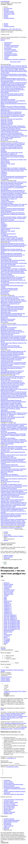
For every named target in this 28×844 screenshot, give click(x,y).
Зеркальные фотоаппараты (8, 65)
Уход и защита (4, 98)
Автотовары (4, 484)
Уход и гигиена (11, 501)
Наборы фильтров (12, 85)
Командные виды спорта (14, 494)
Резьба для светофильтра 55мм (12, 624)
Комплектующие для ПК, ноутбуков (10, 392)
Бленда (5, 637)
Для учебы (14, 378)
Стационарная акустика (7, 336)
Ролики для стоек (12, 240)
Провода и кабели (18, 93)
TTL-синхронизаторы (17, 177)
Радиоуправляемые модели (8, 459)
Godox (18, 182)
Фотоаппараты (8, 42)
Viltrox (5, 599)
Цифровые (8, 315)
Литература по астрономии (8, 303)
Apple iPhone (10, 424)
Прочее (6, 58)
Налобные (21, 306)
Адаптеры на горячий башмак (9, 147)
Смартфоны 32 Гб (5, 428)
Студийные (19, 372)
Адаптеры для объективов (8, 133)
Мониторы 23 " (13, 414)
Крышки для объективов (7, 135)
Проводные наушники (8, 358)
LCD (12, 333)
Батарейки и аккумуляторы (19, 74)
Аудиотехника (8, 52)
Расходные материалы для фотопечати (11, 113)
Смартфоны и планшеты (10, 55)
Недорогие (24, 245)
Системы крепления (6, 217)
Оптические (14, 315)
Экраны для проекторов (7, 334)
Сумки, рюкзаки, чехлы (7, 88)
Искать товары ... (20, 529)
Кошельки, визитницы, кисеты (12, 520)
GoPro (10, 260)
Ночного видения (12, 309)
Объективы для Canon (6, 119)
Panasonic (10, 243)
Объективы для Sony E (7, 121)
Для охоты (20, 309)
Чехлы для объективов (7, 138)
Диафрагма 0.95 (8, 613)
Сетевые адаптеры (22, 389)
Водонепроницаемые (6, 263)
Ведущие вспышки (9, 144)
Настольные (15, 306)
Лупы (2, 306)
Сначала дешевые (5, 679)
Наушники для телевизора (8, 329)
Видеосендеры (4, 292)
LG (17, 331)
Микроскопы (4, 313)
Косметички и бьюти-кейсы (17, 524)
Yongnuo (12, 152)
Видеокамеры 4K (16, 245)
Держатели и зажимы (6, 274)
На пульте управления (16, 278)
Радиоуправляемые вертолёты (15, 460)
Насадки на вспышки (10, 109)
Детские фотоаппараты (11, 102)
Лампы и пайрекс (5, 162)
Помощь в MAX (8, 813)
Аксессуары (4, 93)
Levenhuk (8, 308)
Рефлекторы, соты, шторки (8, 163)
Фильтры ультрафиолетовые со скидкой (15, 723)
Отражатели (4, 166)
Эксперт (6, 15)
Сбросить (3, 648)
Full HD (22, 243)
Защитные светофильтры (15, 82)
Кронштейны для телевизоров (9, 327)
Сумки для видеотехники (7, 275)
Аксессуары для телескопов (8, 299)
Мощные (8, 379)
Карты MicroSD (12, 71)
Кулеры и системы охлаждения (17, 393)
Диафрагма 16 (7, 603)
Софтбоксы (4, 172)
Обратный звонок (5, 38)
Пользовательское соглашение (12, 787)
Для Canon (9, 106)
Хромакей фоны (14, 214)
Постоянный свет (5, 159)
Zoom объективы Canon (12, 717)
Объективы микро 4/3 (6, 124)
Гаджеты (6, 56)
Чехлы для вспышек (17, 196)
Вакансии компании (9, 785)
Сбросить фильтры (18, 670)
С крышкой (7, 640)
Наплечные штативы (19, 273)
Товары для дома (5, 498)
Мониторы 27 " (5, 415)
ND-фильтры (4, 85)
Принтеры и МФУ (5, 417)
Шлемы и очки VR (8, 345)
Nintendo (22, 340)
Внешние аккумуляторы (7, 443)
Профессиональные (19, 68)
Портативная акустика (7, 338)
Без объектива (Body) (10, 79)
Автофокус (7, 588)
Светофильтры (4, 82)
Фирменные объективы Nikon (14, 715)
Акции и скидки (8, 781)
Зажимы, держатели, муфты (19, 217)
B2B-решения (7, 823)
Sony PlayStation (16, 340)
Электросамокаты (5, 466)
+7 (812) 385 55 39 (16, 29)
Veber (16, 308)
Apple (8, 351)
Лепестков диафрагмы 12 (10, 617)
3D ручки (8, 420)
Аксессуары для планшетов (8, 438)
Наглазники (10, 93)
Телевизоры (4, 324)
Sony (21, 78)
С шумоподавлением (10, 356)
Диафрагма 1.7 (8, 609)
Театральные (4, 309)
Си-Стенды (21, 240)
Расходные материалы (6, 114)
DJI (22, 260)
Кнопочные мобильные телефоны (10, 434)
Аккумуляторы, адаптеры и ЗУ (9, 154)
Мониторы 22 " (5, 414)
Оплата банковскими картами (12, 820)
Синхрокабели (4, 179)
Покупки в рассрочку (9, 803)
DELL (15, 413)
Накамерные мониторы (7, 221)
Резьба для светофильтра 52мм (12, 623)
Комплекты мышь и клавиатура (9, 401)
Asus (13, 376)
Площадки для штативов (17, 210)
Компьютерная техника (10, 53)
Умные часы (4, 446)
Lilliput (20, 221)
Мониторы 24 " (22, 414)
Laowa (5, 596)
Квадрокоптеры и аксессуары (8, 457)
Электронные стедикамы (13, 282)
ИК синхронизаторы (6, 177)
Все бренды (23, 182)
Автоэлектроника (12, 484)
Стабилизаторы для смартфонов (9, 474)
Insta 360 (18, 260)
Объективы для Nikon (6, 120)
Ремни (14, 522)
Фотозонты (4, 165)
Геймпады (14, 343)
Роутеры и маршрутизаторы (9, 388)
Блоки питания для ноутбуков (15, 385)
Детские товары (5, 499)
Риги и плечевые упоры (7, 273)
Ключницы (19, 522)
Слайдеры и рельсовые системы (9, 288)
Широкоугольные (8, 584)
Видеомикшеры (19, 285)
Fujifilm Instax (20, 103)
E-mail (17, 763)
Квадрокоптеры (5, 277)
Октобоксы (4, 175)
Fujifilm (21, 100)
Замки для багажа (5, 524)
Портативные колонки (19, 338)
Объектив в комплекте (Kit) (12, 67)
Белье (12, 519)
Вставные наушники (18, 354)
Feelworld (15, 221)
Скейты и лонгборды (6, 492)
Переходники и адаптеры (7, 219)
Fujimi (16, 152)
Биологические (5, 316)
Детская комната (17, 504)
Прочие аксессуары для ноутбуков (10, 386)
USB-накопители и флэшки (8, 99)
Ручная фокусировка (9, 589)
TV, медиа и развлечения (11, 51)
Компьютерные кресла (7, 421)
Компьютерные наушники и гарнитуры (11, 404)
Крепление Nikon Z (9, 630)
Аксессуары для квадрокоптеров (9, 280)
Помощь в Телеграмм (9, 812)
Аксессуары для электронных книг (13, 470)
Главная (6, 532)
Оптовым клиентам (9, 18)
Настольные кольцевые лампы (16, 170)
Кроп (5, 633)
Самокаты (20, 491)
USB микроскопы (13, 316)
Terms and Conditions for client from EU (14, 794)
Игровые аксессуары (6, 343)
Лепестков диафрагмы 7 (10, 615)
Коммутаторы (13, 389)
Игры (13, 492)
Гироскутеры (14, 464)
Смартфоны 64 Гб (15, 428)
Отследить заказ (8, 8)
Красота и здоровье (6, 508)
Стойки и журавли (6, 238)
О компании (7, 780)
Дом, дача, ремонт (5, 497)
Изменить (9, 4)
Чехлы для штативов (6, 211)
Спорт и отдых (5, 490)
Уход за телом (10, 511)
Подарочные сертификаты (11, 805)
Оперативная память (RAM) (19, 394)
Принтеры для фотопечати (15, 112)
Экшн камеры (4, 260)
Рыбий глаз (7, 602)
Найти (17, 651)
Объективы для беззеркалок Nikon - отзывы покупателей (14, 728)
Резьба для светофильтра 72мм (12, 627)
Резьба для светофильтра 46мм (12, 620)
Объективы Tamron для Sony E (9, 716)
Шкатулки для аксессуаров (18, 523)
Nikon (22, 65)
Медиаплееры (4, 330)
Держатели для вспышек (7, 107)
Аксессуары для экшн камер (8, 264)
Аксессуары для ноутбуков (8, 380)
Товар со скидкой (8, 592)
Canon (18, 78)
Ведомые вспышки (19, 144)
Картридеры (20, 71)
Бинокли (3, 308)
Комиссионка (7, 810)
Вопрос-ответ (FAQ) (9, 808)
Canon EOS (18, 65)
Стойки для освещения (17, 238)
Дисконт (6, 16)
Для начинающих (9, 68)
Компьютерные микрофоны (8, 406)
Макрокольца (18, 133)
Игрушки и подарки (11, 505)
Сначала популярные (6, 677)
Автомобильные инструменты (9, 488)
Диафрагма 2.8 (8, 612)
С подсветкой (7, 306)
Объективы (7, 44)
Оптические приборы (10, 49)
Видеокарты (4, 396)
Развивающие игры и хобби (8, 506)
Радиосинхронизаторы (20, 176)
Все (10, 64)
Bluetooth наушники (18, 352)
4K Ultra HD (8, 261)
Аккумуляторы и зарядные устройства (11, 184)
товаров (3, 671)
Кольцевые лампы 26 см (14, 169)
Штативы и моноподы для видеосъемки (11, 253)
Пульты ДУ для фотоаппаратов (9, 95)
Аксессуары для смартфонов (8, 432)
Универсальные (21, 126)
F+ (1, 435)
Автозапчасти (18, 487)
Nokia (24, 434)
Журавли (3, 239)
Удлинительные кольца (17, 134)
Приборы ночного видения (8, 319)
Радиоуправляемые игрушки (8, 462)
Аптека (13, 508)
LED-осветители (5, 161)
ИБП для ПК (19, 406)
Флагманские (23, 428)
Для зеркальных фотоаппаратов (12, 88)
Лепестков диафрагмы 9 (10, 616)
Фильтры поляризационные (18, 84)
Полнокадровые (8, 631)
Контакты (6, 828)
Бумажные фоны (5, 214)
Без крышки (7, 638)
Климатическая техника (7, 516)
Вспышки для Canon (11, 142)
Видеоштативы (12, 254)
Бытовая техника (5, 513)
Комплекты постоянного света (18, 159)
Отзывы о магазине (9, 818)
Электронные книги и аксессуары (10, 469)
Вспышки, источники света (11, 45)
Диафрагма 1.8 (8, 610)
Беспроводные (9, 352)
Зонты (2, 520)
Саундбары (22, 337)
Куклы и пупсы (21, 505)
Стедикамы (4, 282)
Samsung (9, 324)
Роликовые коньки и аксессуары (9, 491)
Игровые (3, 379)
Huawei (13, 429)
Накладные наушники (6, 354)
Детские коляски (13, 499)
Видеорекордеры (5, 294)
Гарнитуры (21, 343)
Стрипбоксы (4, 173)
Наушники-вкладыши (6, 355)
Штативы (15, 208)
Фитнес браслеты (5, 452)
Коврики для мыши (9, 403)
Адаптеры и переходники (7, 201)
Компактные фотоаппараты (8, 100)
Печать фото (4, 112)
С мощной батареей (10, 427)
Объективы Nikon (8, 594)
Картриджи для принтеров (8, 418)
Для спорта (15, 355)
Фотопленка (20, 116)
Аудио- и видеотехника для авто (11, 485)
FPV (17, 277)
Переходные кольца (6, 134)
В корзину (6, 694)
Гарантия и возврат (9, 12)
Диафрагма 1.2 (8, 606)
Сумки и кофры (5, 200)
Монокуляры (4, 310)
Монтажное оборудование (8, 285)
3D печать (3, 420)
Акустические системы (20, 336)
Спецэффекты (4, 235)
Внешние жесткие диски (7, 407)
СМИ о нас (7, 827)
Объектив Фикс (8, 601)
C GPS (7, 449)
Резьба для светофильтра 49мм (12, 622)
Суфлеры (3, 287)
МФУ (23, 417)
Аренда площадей (8, 825)
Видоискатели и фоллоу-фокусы (9, 289)
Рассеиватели (21, 106)
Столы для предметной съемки (9, 236)
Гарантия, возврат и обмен (11, 802)
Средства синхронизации (7, 176)
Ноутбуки (3, 376)
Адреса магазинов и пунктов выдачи (13, 799)
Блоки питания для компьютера (9, 397)
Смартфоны (4, 424)
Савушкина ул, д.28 (6, 29)
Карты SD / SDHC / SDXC (15, 70)
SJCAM (14, 260)
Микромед (20, 313)
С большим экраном (21, 427)
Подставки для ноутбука (12, 383)
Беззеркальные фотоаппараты (8, 78)
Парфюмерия (15, 509)
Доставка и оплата (9, 11)
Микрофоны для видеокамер (8, 266)
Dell (16, 376)
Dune (13, 330)
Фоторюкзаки (17, 88)
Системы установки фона (18, 218)
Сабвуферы (16, 337)
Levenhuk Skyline (11, 296)
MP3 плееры (4, 473)
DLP (9, 333)
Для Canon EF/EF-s (18, 119)
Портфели (9, 522)
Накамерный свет (5, 110)
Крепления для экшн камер (19, 263)
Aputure (21, 152)
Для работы (20, 378)
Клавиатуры (18, 400)
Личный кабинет (8, 809)
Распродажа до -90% (9, 14)
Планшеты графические (20, 407)
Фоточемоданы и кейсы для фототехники (12, 90)
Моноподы (8, 210)
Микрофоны (4, 372)
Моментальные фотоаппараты (9, 103)
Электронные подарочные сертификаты (15, 59)
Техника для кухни (15, 513)
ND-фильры (22, 127)
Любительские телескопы (12, 298)
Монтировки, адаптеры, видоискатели (11, 302)
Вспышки (3, 106)
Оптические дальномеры (7, 320)
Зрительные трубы (5, 312)
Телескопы (3, 296)
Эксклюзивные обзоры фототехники (13, 784)
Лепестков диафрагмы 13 (10, 619)
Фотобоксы (4, 151)
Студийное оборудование (11, 46)
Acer (11, 331)
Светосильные (7, 587)
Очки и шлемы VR (6, 408)
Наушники (3, 351)
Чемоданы (3, 522)
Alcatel (20, 434)
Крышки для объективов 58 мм (12, 137)
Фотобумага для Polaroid (10, 116)
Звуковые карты (23, 396)
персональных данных (12, 766)
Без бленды (7, 636)
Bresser (10, 313)
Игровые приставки (6, 340)
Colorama (12, 212)
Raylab (12, 182)
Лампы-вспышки (5, 156)
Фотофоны (3, 212)
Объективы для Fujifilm (7, 123)
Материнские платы (6, 394)
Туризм (25, 490)
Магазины (6, 9)
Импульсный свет (5, 155)
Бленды (3, 126)
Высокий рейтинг (5, 681)
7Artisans (6, 595)
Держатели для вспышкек (15, 145)
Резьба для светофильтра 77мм (12, 629)
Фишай (6, 643)
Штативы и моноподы (7, 208)
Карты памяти (4, 70)
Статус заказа (7, 534)
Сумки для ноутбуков (12, 382)
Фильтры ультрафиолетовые (12, 713)
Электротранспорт (5, 464)
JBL (15, 351)
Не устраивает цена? (9, 806)
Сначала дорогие (5, 678)
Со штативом (14, 168)
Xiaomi (14, 324)
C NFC (11, 449)
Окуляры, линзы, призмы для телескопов (13, 300)
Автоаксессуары (9, 487)
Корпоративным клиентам (11, 821)
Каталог (3, 40)
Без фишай (6, 641)
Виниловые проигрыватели (8, 347)
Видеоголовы (4, 254)
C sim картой (17, 449)
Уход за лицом (18, 511)
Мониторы (3, 413)
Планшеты (3, 429)
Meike (5, 598)
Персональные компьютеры (8, 390)
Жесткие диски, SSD (12, 396)
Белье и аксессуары (6, 519)
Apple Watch (10, 446)
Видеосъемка (7, 48)
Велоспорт (16, 495)
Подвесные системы (6, 218)
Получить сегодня (8, 591)
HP (18, 376)
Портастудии (13, 371)
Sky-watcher (19, 296)
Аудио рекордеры (5, 291)
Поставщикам (7, 824)
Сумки (23, 520)
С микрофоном (15, 357)
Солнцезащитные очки (20, 519)
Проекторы (4, 331)
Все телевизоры (23, 324)
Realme (25, 424)
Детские (20, 315)
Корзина (6, 540)
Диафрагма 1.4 (8, 608)
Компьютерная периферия (8, 400)
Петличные (4, 373)
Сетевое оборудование (7, 387)
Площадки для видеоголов (15, 256)
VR (1, 345)
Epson (8, 331)
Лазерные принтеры (16, 417)
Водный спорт (9, 495)
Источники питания (6, 74)
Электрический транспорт (16, 490)
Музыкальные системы (7, 337)
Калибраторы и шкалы (7, 203)
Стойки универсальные (12, 239)
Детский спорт (8, 504)
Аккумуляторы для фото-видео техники (11, 75)
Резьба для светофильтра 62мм (12, 626)
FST (15, 182)
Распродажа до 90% (15, 61)
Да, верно (3, 4)
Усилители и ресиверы (7, 365)
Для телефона (18, 358)
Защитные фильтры (14, 127)
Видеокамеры (4, 243)
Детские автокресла (15, 502)
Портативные (4, 333)
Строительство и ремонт (17, 497)
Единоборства (19, 492)
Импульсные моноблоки (16, 155)
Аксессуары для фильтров (19, 86)
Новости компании (9, 783)
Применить (4, 670)
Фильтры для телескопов (20, 301)
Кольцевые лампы (5, 168)
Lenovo (21, 376)
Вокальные (10, 373)
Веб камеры (18, 403)
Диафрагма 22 (7, 605)
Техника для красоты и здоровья (12, 515)
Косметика (8, 509)
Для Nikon (15, 106)
